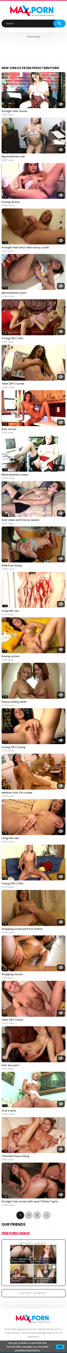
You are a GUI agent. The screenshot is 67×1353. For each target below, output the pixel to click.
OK (60, 1346)
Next (47, 1215)
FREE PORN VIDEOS (16, 1233)
